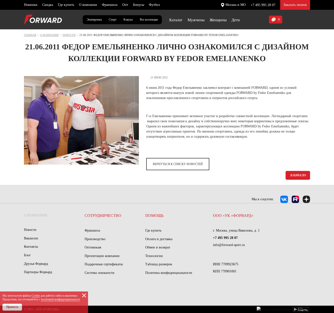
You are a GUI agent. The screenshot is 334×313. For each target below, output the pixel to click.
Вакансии (31, 238)
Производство (95, 239)
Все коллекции (149, 19)
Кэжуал (128, 19)
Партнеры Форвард (38, 272)
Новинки (30, 5)
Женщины (218, 20)
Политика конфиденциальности (168, 273)
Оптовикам (93, 247)
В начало (298, 175)
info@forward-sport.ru (229, 245)
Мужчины (196, 20)
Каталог (176, 20)
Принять (12, 307)
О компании (88, 5)
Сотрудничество (103, 215)
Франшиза (109, 5)
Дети (236, 20)
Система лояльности (99, 273)
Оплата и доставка (158, 239)
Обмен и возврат (157, 247)
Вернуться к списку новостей (178, 164)
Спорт (112, 19)
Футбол (154, 5)
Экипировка (94, 19)
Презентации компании (102, 256)
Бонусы (138, 5)
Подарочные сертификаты (104, 264)
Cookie (36, 295)
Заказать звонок (295, 5)
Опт (125, 5)
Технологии (154, 256)
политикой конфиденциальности (60, 299)
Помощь (154, 215)
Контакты (31, 246)
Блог (27, 255)
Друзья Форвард (36, 264)
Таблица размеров (158, 264)
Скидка (47, 5)
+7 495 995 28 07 (263, 5)
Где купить (66, 5)
